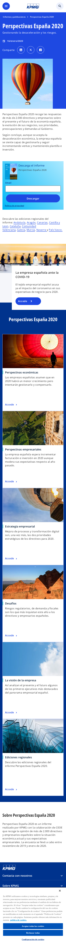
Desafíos (10, 603)
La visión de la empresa (20, 680)
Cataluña (15, 226)
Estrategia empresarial (20, 526)
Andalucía (19, 222)
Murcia (31, 229)
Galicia (21, 229)
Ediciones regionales (18, 757)
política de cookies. (18, 920)
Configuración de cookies (33, 939)
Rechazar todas (33, 933)
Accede (22, 301)
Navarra (41, 229)
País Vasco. (55, 229)
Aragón (31, 222)
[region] (33, 915)
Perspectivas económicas (21, 372)
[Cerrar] (60, 891)
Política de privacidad (14, 205)
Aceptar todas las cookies (33, 926)
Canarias (42, 222)
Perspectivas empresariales (23, 449)
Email (8, 182)
